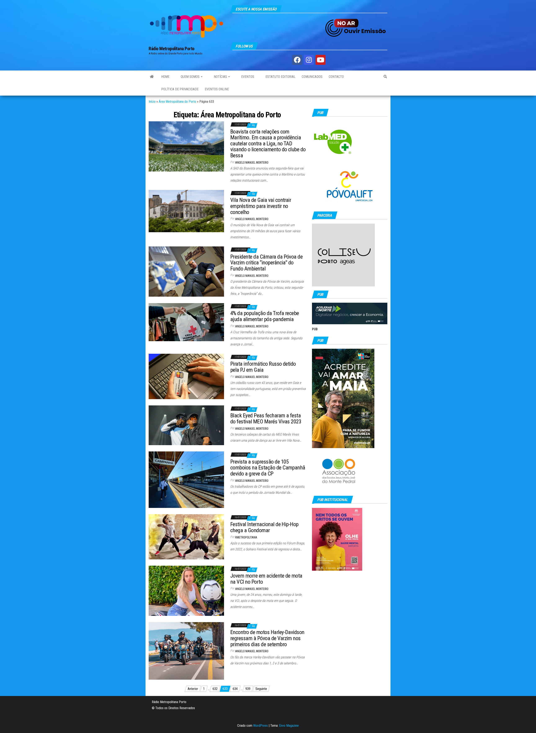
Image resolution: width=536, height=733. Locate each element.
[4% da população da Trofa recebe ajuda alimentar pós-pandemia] (186, 322)
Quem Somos (190, 77)
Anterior (193, 689)
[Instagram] (309, 60)
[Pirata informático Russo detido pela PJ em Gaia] (186, 376)
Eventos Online (217, 89)
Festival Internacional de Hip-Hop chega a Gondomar (264, 527)
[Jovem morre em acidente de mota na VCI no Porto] (186, 590)
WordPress (260, 726)
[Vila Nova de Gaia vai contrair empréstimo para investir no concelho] (186, 211)
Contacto (336, 77)
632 (215, 689)
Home (165, 77)
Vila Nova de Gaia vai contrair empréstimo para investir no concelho (260, 206)
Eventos (247, 77)
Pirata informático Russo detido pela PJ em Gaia (263, 367)
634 (235, 689)
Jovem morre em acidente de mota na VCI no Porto (266, 579)
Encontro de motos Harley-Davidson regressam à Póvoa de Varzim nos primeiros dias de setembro (267, 638)
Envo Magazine (289, 726)
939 (247, 689)
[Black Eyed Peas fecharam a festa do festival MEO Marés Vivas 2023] (186, 425)
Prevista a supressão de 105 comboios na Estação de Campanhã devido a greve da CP (267, 468)
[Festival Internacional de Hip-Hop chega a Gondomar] (186, 536)
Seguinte (261, 689)
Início (152, 102)
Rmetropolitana (246, 537)
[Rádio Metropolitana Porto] (152, 76)
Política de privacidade (179, 89)
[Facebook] (297, 60)
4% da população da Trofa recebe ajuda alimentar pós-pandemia (264, 316)
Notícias (220, 77)
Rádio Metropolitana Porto (172, 48)
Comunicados (312, 77)
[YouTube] (321, 60)
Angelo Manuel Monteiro (251, 162)
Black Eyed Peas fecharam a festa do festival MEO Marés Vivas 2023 (265, 418)
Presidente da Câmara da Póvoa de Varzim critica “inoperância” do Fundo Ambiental (266, 263)
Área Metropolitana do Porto (177, 102)
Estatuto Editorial (280, 77)
